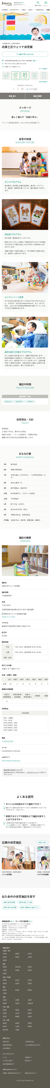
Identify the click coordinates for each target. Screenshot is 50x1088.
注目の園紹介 (6, 1048)
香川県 (5, 1016)
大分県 (17, 1026)
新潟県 (5, 980)
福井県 (5, 983)
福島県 (5, 960)
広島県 (5, 1013)
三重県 (5, 993)
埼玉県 (30, 967)
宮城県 (5, 957)
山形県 (30, 957)
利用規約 (27, 1057)
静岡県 (30, 990)
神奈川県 (17, 967)
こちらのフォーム (32, 772)
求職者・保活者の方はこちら (11, 1073)
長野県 (30, 983)
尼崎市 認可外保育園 (9, 907)
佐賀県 (17, 1023)
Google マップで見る (8, 616)
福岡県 (5, 1023)
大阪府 (5, 1000)
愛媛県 (17, 1016)
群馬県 (5, 973)
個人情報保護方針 (8, 1064)
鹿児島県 (5, 1029)
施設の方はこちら (30, 1073)
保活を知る (6, 1041)
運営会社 (27, 1060)
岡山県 (30, 1010)
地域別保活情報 (7, 1045)
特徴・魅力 (12, 96)
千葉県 (5, 970)
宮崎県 (30, 1026)
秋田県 (17, 957)
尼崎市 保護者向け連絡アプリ (29, 907)
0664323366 (7, 741)
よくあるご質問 (7, 1060)
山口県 (17, 1013)
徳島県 (30, 1013)
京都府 (30, 1000)
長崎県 (30, 1023)
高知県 (30, 1016)
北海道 (5, 953)
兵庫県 (17, 1000)
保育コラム (6, 1038)
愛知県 (5, 990)
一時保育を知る (29, 1041)
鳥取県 (5, 1010)
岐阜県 (17, 990)
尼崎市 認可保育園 (9, 902)
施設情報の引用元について (13, 770)
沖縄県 (17, 1029)
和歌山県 (30, 1003)
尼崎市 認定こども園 (25, 902)
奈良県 (17, 1003)
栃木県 (30, 970)
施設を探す (6, 948)
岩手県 (30, 953)
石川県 (30, 980)
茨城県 (17, 970)
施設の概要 (37, 96)
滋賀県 (5, 1003)
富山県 (17, 980)
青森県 (17, 953)
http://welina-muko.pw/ (11, 760)
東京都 (5, 967)
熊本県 (5, 1026)
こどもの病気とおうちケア (32, 1045)
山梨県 (17, 983)
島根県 (17, 1010)
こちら (8, 825)
